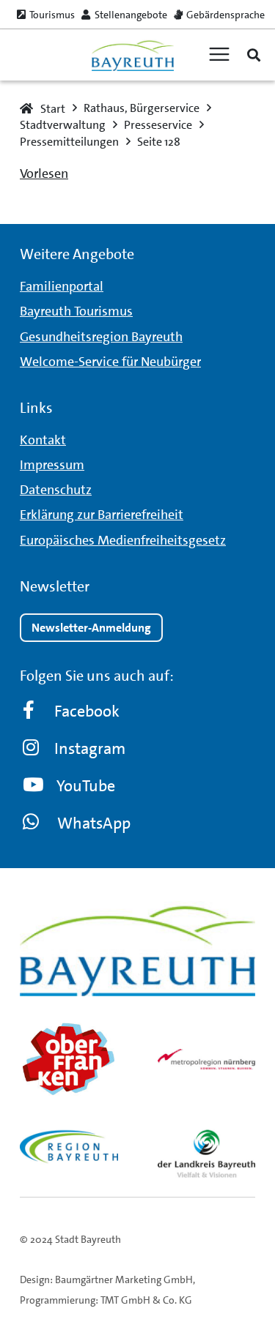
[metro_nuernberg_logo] (207, 1059)
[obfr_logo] (69, 1059)
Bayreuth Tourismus (76, 311)
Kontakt (43, 440)
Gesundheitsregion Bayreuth (101, 336)
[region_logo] (69, 1146)
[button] (253, 55)
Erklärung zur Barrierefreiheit (101, 514)
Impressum (52, 465)
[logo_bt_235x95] (132, 55)
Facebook (87, 711)
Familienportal (61, 286)
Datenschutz (56, 489)
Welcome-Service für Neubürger (110, 361)
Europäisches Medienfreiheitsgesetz (123, 540)
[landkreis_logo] (207, 1153)
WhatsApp (94, 823)
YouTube (85, 785)
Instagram (89, 748)
